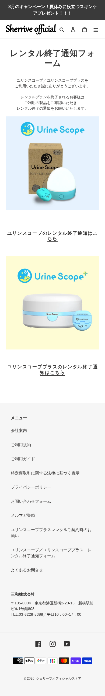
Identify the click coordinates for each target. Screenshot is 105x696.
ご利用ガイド (23, 458)
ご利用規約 (21, 444)
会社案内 (19, 430)
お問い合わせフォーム (31, 501)
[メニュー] (96, 29)
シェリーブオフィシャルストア (58, 678)
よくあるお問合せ (27, 570)
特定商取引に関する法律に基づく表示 (45, 473)
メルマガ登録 (23, 515)
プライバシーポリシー (31, 487)
